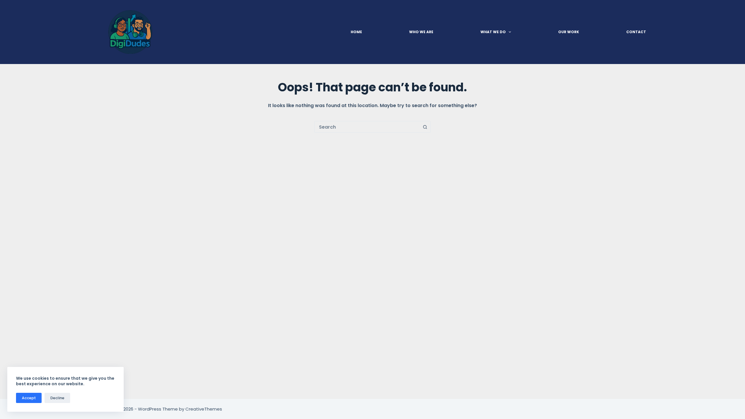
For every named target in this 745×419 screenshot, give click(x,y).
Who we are (421, 31)
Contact (636, 31)
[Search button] (424, 126)
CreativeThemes (203, 409)
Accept (29, 398)
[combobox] (367, 127)
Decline (57, 398)
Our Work (568, 31)
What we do (493, 31)
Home (356, 31)
